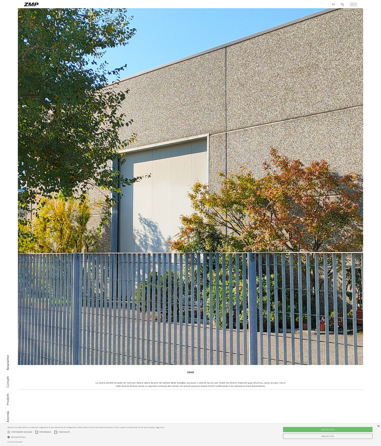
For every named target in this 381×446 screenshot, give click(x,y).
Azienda (8, 416)
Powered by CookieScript (15, 442)
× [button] (378, 426)
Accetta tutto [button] (327, 429)
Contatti (8, 382)
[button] (9, 432)
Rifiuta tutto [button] (328, 436)
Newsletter (8, 362)
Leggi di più (160, 427)
